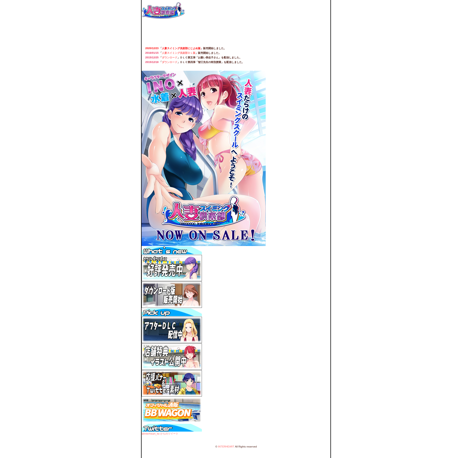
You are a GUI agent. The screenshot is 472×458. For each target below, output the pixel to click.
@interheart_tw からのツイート (160, 433)
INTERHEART (226, 446)
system (224, 30)
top (153, 30)
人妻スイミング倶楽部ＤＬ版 (178, 52)
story (177, 30)
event (248, 30)
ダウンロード (169, 57)
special (295, 30)
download (271, 30)
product (318, 30)
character (200, 30)
